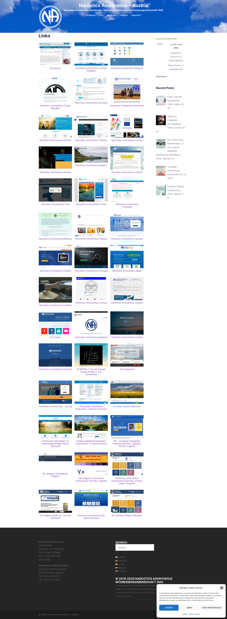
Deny (189, 607)
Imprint (184, 614)
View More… (162, 76)
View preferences (212, 607)
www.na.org (44, 559)
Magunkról (136, 15)
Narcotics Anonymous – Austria (113, 5)
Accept (169, 607)
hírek (101, 15)
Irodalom (124, 15)
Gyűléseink (112, 15)
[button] (221, 587)
